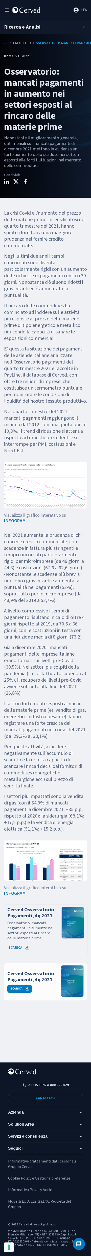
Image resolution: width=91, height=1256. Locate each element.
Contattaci (45, 1098)
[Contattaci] (79, 1244)
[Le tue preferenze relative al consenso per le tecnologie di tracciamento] (9, 1247)
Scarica (15, 947)
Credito (20, 43)
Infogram (15, 521)
